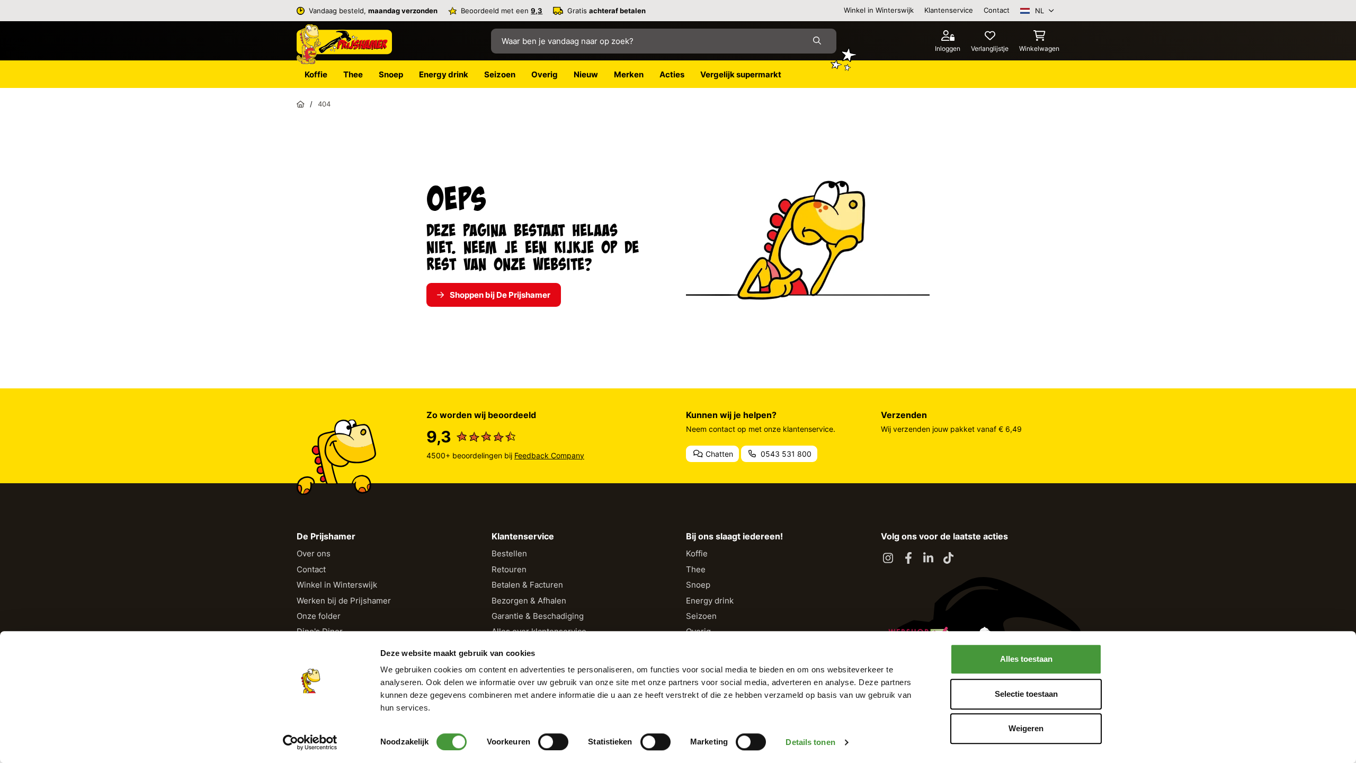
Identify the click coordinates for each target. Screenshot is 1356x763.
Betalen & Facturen (527, 585)
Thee (696, 569)
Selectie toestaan (1026, 693)
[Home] (301, 104)
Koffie (697, 553)
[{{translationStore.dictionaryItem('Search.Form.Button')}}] (819, 41)
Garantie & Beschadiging (538, 616)
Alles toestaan (1026, 658)
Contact (997, 10)
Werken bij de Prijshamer (344, 601)
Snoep (698, 585)
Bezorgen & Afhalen (529, 601)
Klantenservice (948, 10)
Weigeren (1026, 728)
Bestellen (509, 553)
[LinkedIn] (928, 558)
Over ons (314, 553)
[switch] (553, 741)
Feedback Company (549, 455)
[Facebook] (908, 558)
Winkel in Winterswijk (879, 10)
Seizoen (701, 616)
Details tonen (810, 742)
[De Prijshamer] (344, 44)
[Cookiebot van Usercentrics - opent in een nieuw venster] (310, 742)
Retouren (509, 569)
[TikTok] (948, 558)
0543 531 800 (785, 453)
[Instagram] (888, 558)
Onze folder (319, 616)
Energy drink (710, 601)
